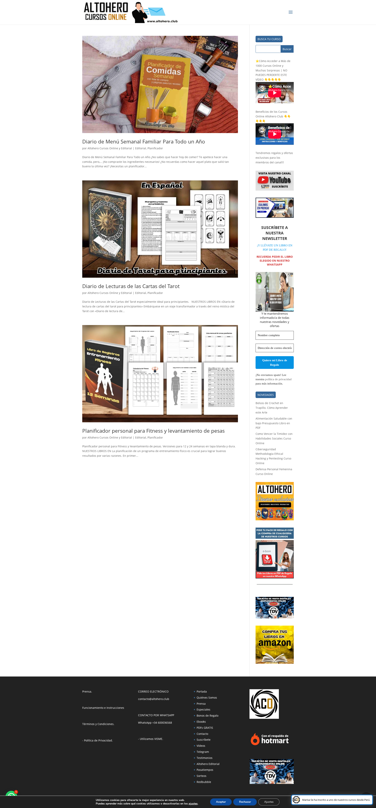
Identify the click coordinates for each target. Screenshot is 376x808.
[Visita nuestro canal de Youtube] (275, 189)
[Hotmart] (269, 745)
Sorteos (201, 776)
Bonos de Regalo (207, 715)
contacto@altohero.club (153, 699)
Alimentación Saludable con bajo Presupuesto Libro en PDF (274, 423)
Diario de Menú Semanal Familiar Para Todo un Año (143, 141)
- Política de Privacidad (97, 740)
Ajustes (269, 802)
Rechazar (245, 802)
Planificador (155, 148)
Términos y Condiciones (98, 724)
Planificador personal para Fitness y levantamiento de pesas (153, 430)
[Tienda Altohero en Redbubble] (275, 519)
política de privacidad (278, 379)
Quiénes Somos (207, 697)
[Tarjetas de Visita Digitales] (272, 783)
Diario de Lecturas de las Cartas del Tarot (131, 286)
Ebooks (201, 721)
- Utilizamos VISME (150, 739)
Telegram (203, 752)
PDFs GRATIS (205, 728)
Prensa (86, 691)
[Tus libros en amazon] (275, 663)
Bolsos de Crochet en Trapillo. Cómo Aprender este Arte (272, 407)
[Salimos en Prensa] (275, 217)
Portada (202, 691)
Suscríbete (204, 739)
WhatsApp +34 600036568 (155, 722)
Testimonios (204, 758)
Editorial (140, 148)
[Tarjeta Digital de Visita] (275, 617)
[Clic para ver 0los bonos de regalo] (275, 577)
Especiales (203, 709)
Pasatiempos (205, 770)
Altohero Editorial (208, 764)
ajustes (193, 803)
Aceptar (221, 802)
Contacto (202, 734)
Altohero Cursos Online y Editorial (110, 148)
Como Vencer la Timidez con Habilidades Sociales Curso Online (274, 438)
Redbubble (204, 782)
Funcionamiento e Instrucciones (103, 708)
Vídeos (201, 746)
